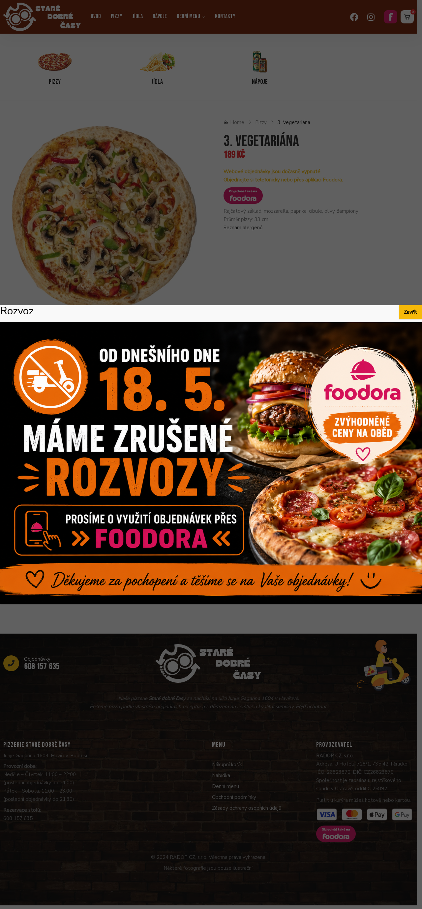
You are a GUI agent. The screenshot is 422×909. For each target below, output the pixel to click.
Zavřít (410, 312)
